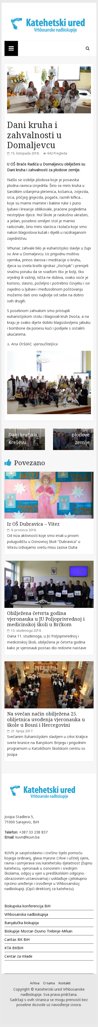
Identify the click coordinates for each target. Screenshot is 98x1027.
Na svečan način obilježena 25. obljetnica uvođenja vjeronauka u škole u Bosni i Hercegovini (46, 719)
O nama (49, 983)
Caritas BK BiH (17, 939)
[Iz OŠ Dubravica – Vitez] (49, 474)
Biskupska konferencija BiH (27, 905)
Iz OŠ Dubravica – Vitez (33, 524)
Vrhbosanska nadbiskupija (26, 914)
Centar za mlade (18, 956)
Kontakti (65, 983)
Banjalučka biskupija (21, 922)
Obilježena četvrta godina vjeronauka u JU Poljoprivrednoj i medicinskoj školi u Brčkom (46, 619)
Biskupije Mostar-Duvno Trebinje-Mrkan (38, 931)
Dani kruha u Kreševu (22, 435)
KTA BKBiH (13, 947)
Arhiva (34, 983)
